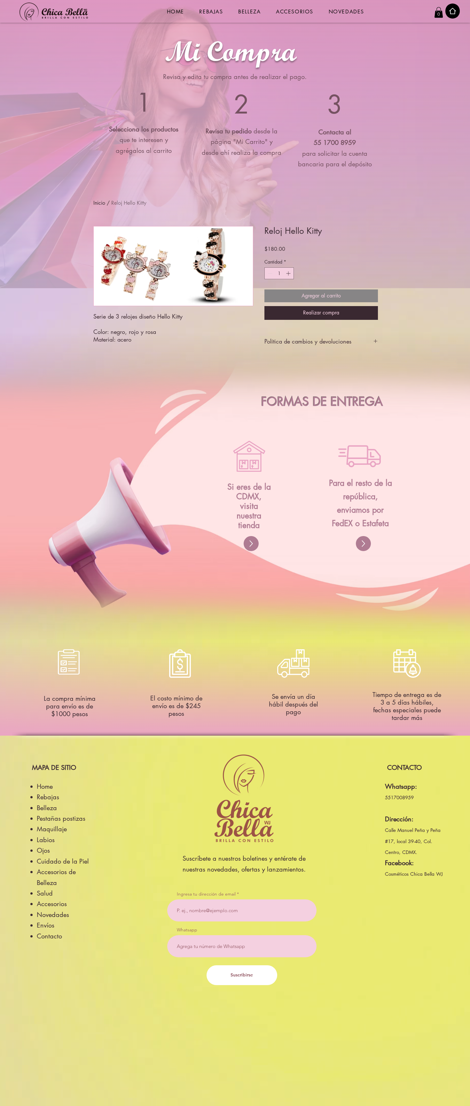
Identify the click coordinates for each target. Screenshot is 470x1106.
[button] (438, 12)
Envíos (45, 925)
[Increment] (289, 273)
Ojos (43, 850)
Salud (45, 893)
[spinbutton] (279, 273)
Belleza (47, 808)
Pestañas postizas (61, 818)
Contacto (49, 936)
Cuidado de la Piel (63, 861)
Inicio (99, 203)
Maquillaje (52, 829)
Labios (46, 840)
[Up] (251, 543)
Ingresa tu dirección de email (206, 894)
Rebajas (48, 797)
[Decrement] (269, 273)
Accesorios (52, 904)
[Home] (452, 11)
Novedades (53, 915)
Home (45, 786)
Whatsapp (187, 930)
